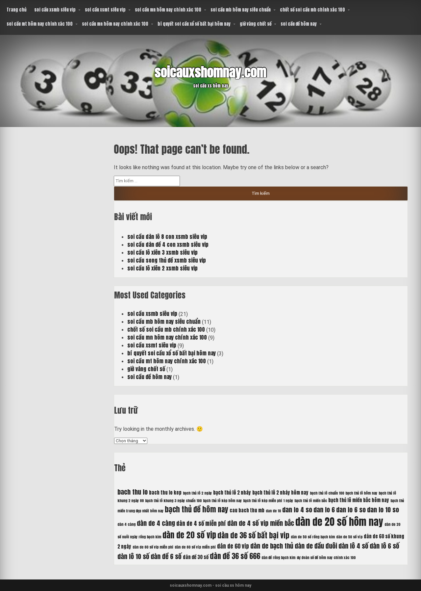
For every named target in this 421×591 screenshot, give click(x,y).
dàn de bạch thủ (271, 546)
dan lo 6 (324, 509)
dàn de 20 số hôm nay (339, 522)
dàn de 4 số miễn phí (201, 523)
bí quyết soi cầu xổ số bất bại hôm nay (194, 24)
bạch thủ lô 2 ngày (197, 493)
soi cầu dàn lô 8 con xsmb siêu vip (167, 237)
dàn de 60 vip (233, 546)
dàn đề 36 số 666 (235, 556)
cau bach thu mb (247, 510)
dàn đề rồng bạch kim (278, 557)
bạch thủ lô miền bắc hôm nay (358, 500)
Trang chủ (16, 10)
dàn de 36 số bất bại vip (253, 535)
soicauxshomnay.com (210, 72)
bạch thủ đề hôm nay (196, 509)
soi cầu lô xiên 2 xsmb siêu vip (162, 268)
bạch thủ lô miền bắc (310, 500)
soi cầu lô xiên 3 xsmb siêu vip (162, 252)
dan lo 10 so (383, 509)
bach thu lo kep (165, 492)
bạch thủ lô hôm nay (361, 493)
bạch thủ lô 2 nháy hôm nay (280, 492)
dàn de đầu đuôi (316, 546)
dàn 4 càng (126, 524)
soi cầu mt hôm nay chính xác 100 (40, 24)
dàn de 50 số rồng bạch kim (313, 537)
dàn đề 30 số (196, 557)
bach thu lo (132, 492)
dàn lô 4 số (353, 546)
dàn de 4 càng (156, 523)
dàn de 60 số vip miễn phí (153, 547)
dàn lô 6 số (384, 546)
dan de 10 (273, 511)
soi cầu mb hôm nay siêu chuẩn (240, 10)
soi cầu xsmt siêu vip (105, 10)
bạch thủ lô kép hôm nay (222, 500)
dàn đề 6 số (166, 556)
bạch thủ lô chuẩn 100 (327, 493)
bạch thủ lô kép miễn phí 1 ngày (268, 500)
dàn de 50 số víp (349, 537)
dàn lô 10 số (133, 556)
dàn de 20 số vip (189, 535)
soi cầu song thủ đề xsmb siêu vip (166, 260)
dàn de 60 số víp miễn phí (195, 547)
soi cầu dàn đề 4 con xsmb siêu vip (168, 244)
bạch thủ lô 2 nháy (232, 492)
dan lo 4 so (297, 509)
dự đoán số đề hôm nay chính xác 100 (326, 557)
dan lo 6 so (351, 509)
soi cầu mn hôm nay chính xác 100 (168, 10)
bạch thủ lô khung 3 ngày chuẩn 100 (173, 500)
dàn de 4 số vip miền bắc (260, 523)
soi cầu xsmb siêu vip (55, 10)
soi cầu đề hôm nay (299, 24)
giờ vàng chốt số (255, 24)
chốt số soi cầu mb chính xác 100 (312, 10)
